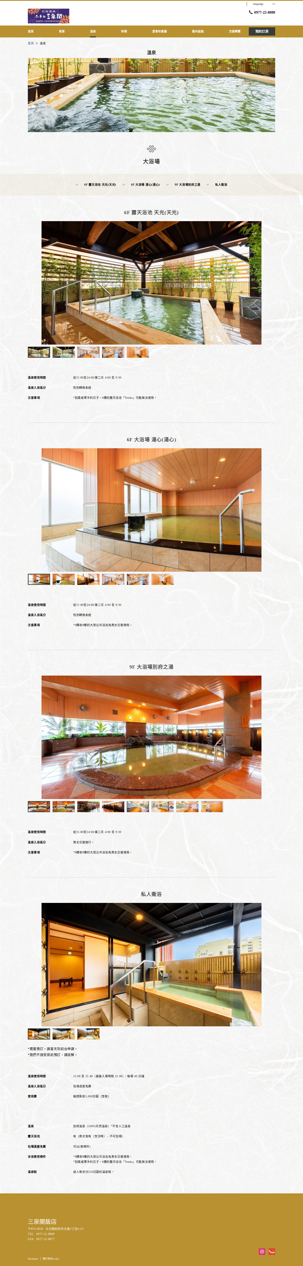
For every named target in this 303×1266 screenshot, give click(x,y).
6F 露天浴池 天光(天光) (100, 184)
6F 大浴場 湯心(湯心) (145, 184)
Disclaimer (33, 1258)
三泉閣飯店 (42, 1222)
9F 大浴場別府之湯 (187, 184)
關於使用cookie (51, 1258)
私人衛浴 (221, 184)
